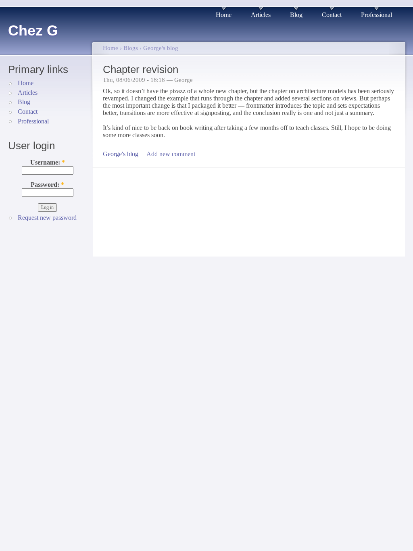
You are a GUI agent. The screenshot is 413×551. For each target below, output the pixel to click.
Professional (376, 14)
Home (224, 14)
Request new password (47, 217)
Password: (47, 184)
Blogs (130, 48)
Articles (261, 14)
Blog (296, 14)
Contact (332, 14)
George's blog (160, 48)
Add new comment (170, 153)
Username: (47, 162)
